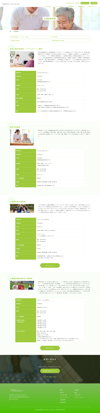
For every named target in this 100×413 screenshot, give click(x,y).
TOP (10, 31)
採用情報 (94, 3)
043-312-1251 (43, 311)
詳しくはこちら (50, 265)
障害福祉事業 (81, 6)
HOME (61, 390)
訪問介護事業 (54, 37)
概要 (76, 392)
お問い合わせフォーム (51, 371)
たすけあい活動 (47, 6)
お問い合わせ (85, 3)
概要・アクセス (92, 6)
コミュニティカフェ (59, 6)
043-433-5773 (43, 239)
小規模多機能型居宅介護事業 (57, 40)
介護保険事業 (71, 6)
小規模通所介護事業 (15, 40)
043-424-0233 (74, 3)
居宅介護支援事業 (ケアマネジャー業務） (20, 37)
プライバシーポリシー (79, 397)
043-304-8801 (43, 89)
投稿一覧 (62, 392)
